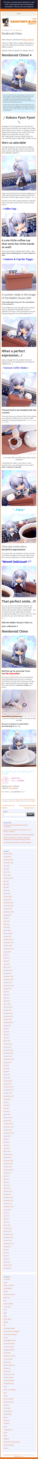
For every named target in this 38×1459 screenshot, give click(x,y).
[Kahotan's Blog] (19, 26)
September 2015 (9, 1096)
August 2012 (7, 1210)
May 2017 (6, 1035)
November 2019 (8, 942)
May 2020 (6, 924)
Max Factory (7, 1362)
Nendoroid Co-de (9, 1374)
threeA (6, 1417)
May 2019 (6, 961)
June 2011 (6, 1253)
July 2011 (6, 1250)
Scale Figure (7, 1408)
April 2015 (7, 1111)
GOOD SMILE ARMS (9, 1328)
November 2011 (8, 1237)
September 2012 (9, 1207)
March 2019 (7, 967)
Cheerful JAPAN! (8, 1304)
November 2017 (8, 1016)
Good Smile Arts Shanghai (11, 1331)
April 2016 (7, 1075)
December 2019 (8, 939)
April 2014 (7, 1148)
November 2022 (8, 863)
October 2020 (8, 909)
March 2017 (7, 1041)
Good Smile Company (22, 799)
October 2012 (8, 1204)
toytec (5, 1427)
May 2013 (6, 1182)
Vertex (5, 1433)
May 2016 (6, 1071)
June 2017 (6, 1032)
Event (5, 1310)
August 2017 (7, 1025)
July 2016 (6, 1065)
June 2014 (6, 1142)
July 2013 (6, 1176)
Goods (6, 1337)
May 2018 (6, 998)
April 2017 (7, 1038)
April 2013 (7, 1185)
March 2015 (7, 1115)
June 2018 (6, 995)
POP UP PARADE (8, 1399)
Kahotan (19, 30)
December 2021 (8, 878)
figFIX (5, 1313)
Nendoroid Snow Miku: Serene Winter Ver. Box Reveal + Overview (17, 830)
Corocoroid (7, 1307)
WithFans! (6, 1439)
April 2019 (7, 964)
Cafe (5, 1301)
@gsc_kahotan (28, 40)
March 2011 (7, 1262)
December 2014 (8, 1124)
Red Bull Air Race (9, 1402)
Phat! (5, 1393)
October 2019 (8, 946)
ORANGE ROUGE (8, 1384)
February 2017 (8, 1044)
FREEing (6, 1322)
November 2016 (8, 1053)
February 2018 (8, 1007)
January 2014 (7, 1157)
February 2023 (8, 853)
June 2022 (6, 866)
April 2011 (7, 1259)
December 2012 (8, 1197)
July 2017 (6, 1029)
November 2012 (8, 1200)
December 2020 (8, 903)
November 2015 (8, 1090)
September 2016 (9, 1059)
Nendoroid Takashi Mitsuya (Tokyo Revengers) (17, 842)
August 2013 (7, 1173)
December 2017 (8, 1013)
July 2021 (6, 881)
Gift (5, 1325)
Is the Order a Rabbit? (14, 801)
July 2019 (6, 955)
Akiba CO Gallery (9, 1285)
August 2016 (7, 1062)
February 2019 (8, 970)
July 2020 (6, 918)
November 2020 (8, 906)
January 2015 (7, 1121)
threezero (7, 1420)
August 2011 (7, 1247)
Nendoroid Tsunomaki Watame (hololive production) (16, 826)
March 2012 (7, 1225)
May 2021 (6, 887)
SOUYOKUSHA (8, 1411)
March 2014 (7, 1151)
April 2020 (7, 927)
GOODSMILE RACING (10, 1340)
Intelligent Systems (9, 1350)
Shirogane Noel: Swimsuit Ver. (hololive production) (19, 835)
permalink (32, 801)
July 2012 (6, 1213)
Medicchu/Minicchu (9, 1365)
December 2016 (8, 1050)
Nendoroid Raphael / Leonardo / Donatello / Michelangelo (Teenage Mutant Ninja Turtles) (17, 838)
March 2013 (7, 1188)
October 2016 (8, 1056)
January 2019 (7, 973)
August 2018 (7, 989)
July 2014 (6, 1139)
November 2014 (8, 1127)
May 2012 (6, 1219)
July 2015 (6, 1102)
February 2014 (8, 1154)
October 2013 (8, 1167)
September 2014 (9, 1133)
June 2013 (6, 1179)
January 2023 (7, 857)
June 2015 (6, 1105)
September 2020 (9, 912)
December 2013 (8, 1161)
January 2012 (7, 1231)
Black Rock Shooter (9, 1294)
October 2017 (8, 1019)
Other (5, 1387)
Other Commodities (10, 1390)
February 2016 (8, 1081)
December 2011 (8, 1234)
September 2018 (9, 986)
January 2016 (7, 1084)
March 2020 (7, 930)
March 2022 (7, 875)
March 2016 (7, 1078)
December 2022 (8, 860)
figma (5, 1316)
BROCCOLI (7, 1298)
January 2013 (7, 1194)
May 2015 (6, 1108)
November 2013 (8, 1164)
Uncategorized (8, 1430)
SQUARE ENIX (7, 1414)
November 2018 (8, 979)
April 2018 (7, 1001)
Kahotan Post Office (9, 1356)
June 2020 (6, 921)
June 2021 (6, 884)
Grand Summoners (9, 1344)
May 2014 (6, 1145)
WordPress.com (18, 1456)
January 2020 (7, 936)
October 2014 (8, 1130)
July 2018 (6, 992)
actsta (5, 1282)
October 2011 (8, 1240)
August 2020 (7, 915)
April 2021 (7, 890)
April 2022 (7, 872)
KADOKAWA (7, 1353)
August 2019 (7, 952)
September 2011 (9, 1243)
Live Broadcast (8, 1359)
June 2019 (6, 958)
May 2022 (6, 869)
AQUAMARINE (8, 1288)
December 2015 (8, 1087)
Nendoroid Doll (8, 1377)
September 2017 (9, 1022)
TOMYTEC (6, 1423)
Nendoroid (32, 799)
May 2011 (6, 1256)
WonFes (6, 1448)
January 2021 (7, 900)
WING (5, 1436)
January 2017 (7, 1047)
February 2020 (8, 933)
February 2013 (8, 1191)
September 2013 (9, 1170)
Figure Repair (8, 1319)
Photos (6, 1396)
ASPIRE (5, 1291)
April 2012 (7, 1222)
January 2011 (7, 1268)
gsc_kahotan (13, 788)
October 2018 (8, 982)
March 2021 (7, 893)
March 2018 (7, 1004)
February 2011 (8, 1265)
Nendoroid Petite (9, 1380)
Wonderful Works (9, 1445)
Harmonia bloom (9, 1347)
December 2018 (8, 976)
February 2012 (8, 1228)
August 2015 (7, 1099)
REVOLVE (6, 1405)
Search (6, 812)
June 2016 (6, 1068)
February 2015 (8, 1118)
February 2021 (8, 896)
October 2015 (8, 1093)
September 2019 (9, 949)
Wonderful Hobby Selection (12, 1442)
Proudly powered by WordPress (12, 1455)
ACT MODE (7, 1279)
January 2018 (7, 1010)
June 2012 (6, 1216)
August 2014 (7, 1136)
